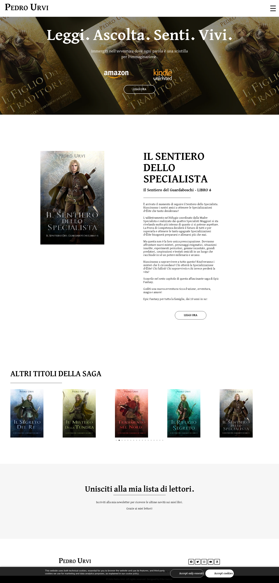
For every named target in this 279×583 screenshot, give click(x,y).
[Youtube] (210, 562)
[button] (116, 440)
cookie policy (132, 573)
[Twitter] (198, 562)
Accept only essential (191, 573)
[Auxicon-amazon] (217, 562)
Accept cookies (223, 573)
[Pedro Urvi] (49, 8)
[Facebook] (191, 562)
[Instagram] (204, 562)
